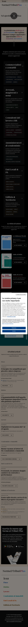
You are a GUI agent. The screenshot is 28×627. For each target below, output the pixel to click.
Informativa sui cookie (11, 316)
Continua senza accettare (21, 294)
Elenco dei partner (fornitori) (7, 323)
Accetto (14, 331)
